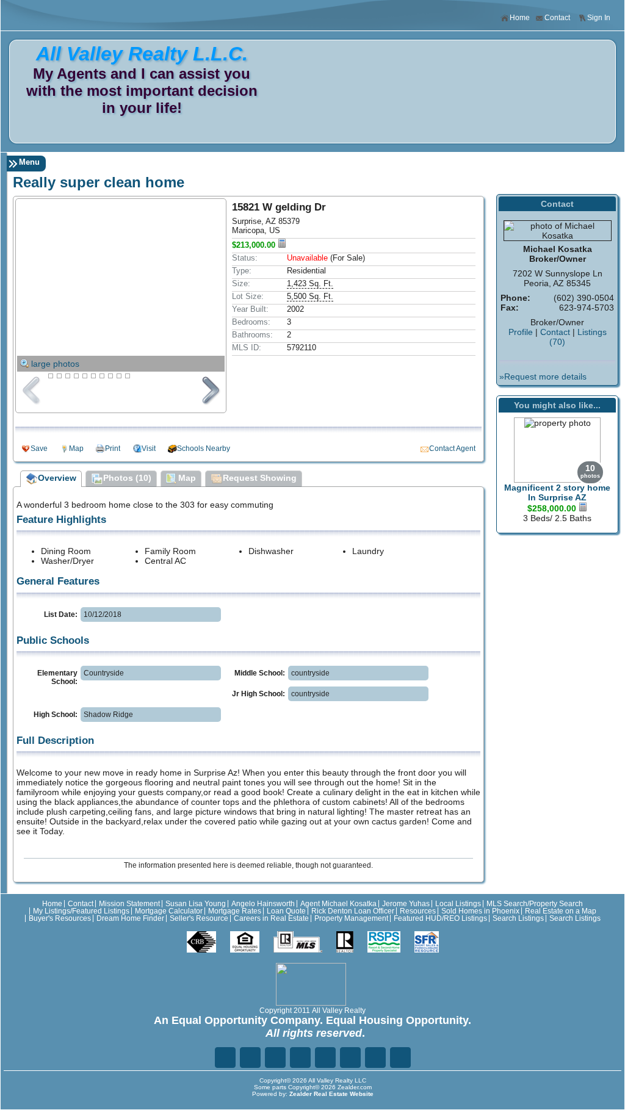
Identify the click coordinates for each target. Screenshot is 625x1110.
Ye (375, 1057)
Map (76, 448)
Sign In (598, 17)
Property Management (351, 918)
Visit (149, 448)
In (350, 1057)
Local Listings (458, 903)
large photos (55, 364)
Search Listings (518, 918)
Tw (250, 1057)
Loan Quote (286, 911)
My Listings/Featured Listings (81, 911)
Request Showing (260, 478)
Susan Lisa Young (195, 903)
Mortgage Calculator (169, 911)
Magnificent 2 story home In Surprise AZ (557, 492)
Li (275, 1057)
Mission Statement (129, 903)
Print (112, 448)
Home (520, 17)
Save (39, 448)
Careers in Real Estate (271, 918)
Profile (520, 332)
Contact (557, 17)
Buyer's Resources (60, 918)
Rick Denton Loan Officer (352, 911)
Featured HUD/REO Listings (440, 918)
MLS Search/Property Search (534, 903)
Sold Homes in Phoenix (480, 911)
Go (300, 1057)
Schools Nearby (203, 448)
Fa (225, 1057)
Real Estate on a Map (560, 911)
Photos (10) (127, 478)
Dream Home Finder (130, 918)
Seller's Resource (199, 918)
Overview (57, 478)
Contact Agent (452, 448)
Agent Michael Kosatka (338, 903)
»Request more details (543, 376)
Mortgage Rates (234, 911)
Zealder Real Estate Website (331, 1093)
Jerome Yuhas (406, 903)
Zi (325, 1057)
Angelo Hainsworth (263, 903)
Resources (418, 911)
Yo (400, 1057)
